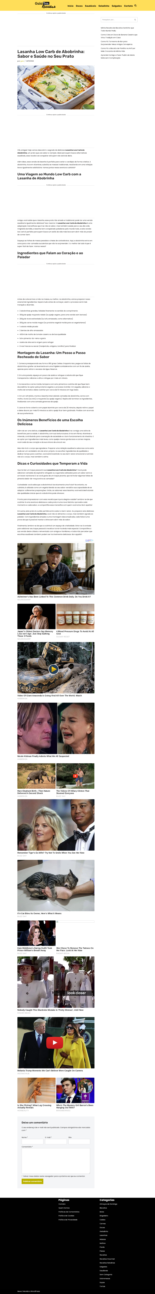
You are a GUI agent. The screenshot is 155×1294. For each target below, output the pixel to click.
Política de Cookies (66, 1216)
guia (22, 61)
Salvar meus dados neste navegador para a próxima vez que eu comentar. (54, 1176)
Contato (128, 6)
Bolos (102, 1212)
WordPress (35, 1291)
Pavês (102, 1247)
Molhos (103, 1243)
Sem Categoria (106, 1274)
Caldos (102, 1220)
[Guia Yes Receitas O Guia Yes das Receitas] (45, 5)
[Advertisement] (55, 28)
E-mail (48, 1137)
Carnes (103, 1223)
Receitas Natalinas (107, 1263)
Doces (79, 6)
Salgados (117, 6)
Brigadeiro (104, 1216)
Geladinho (103, 6)
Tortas (102, 1286)
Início (70, 6)
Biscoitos (103, 1208)
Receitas (103, 1255)
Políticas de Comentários (69, 1212)
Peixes (102, 1251)
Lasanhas (103, 1235)
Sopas (102, 1282)
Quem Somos (64, 1208)
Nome (25, 1137)
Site (69, 1137)
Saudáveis (90, 6)
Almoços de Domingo (108, 1204)
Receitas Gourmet (107, 1259)
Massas (103, 1239)
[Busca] (135, 5)
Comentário (27, 1147)
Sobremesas (105, 1278)
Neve (19, 1291)
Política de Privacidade (68, 1220)
